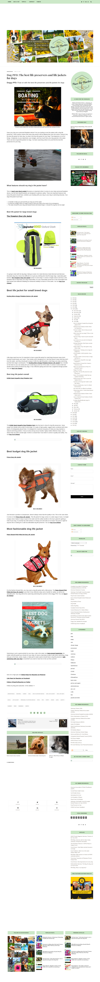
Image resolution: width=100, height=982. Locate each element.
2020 (73, 308)
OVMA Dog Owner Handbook (78, 623)
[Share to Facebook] (31, 713)
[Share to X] (34, 713)
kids (72, 694)
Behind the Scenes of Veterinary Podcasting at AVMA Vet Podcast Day (84, 273)
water (27, 706)
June (75, 321)
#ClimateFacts (74, 677)
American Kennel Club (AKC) (78, 619)
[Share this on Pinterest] (38, 713)
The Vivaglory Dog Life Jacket (19, 216)
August (75, 318)
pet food (73, 668)
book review (74, 680)
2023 (73, 303)
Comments (75, 219)
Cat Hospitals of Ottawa (76, 797)
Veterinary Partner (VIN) (76, 708)
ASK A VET (16, 1)
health (72, 651)
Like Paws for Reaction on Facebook (18, 678)
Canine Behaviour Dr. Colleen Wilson (79, 610)
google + (57, 804)
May (75, 403)
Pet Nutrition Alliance (76, 730)
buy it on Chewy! (17, 368)
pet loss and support (75, 683)
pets (72, 633)
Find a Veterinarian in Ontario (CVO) (79, 716)
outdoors (73, 657)
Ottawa (72, 659)
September (76, 316)
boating (19, 693)
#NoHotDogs (10, 71)
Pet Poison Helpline (75, 738)
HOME (9, 1)
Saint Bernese (74, 665)
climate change (74, 645)
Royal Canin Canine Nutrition (77, 595)
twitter (37, 804)
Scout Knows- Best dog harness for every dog (82, 861)
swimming (21, 706)
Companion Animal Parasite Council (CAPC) (81, 736)
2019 (73, 412)
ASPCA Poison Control (76, 740)
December (76, 310)
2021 (73, 307)
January (76, 410)
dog (29, 693)
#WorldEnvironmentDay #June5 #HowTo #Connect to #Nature (84, 241)
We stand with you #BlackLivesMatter (82, 388)
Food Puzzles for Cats (76, 805)
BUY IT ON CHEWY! (37, 508)
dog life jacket (50, 693)
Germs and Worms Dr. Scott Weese (79, 734)
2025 (73, 299)
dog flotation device (38, 693)
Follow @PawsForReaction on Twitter (18, 682)
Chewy (24, 693)
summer (10, 706)
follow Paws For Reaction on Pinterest (33, 674)
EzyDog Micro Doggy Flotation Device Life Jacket (22, 296)
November (76, 312)
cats (72, 642)
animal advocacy (75, 686)
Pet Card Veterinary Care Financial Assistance (82, 744)
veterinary (73, 654)
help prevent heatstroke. (55, 653)
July (75, 319)
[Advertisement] (50, 15)
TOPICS (24, 1)
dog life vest (60, 693)
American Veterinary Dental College (79, 732)
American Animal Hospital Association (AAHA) (82, 714)
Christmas (73, 674)
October (76, 314)
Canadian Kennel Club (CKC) (78, 607)
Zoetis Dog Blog (74, 605)
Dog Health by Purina (76, 601)
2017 (73, 416)
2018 (73, 414)
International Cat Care (76, 795)
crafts (72, 692)
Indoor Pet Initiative (75, 724)
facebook (18, 804)
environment (74, 648)
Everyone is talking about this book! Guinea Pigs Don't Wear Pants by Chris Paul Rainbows (84, 249)
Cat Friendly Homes (75, 793)
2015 (73, 419)
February (76, 409)
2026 (73, 298)
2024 (73, 301)
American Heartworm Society (78, 590)
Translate (82, 545)
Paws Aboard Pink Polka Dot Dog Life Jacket (21, 534)
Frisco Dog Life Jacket (14, 457)
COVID (72, 671)
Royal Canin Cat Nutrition (77, 799)
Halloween (73, 662)
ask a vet (73, 689)
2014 (73, 421)
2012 (73, 425)
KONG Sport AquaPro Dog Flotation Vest (19, 378)
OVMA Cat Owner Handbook (78, 807)
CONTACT (31, 1)
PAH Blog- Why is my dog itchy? (78, 867)
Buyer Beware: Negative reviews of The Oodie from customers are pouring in (84, 256)
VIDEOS (39, 1)
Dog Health (73, 603)
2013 (73, 423)
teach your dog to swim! (19, 191)
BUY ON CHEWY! (38, 268)
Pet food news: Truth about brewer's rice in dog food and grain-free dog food (83, 233)
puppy (72, 639)
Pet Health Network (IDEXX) (77, 722)
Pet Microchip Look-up (76, 742)
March (75, 407)
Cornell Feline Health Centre (77, 791)
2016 (73, 418)
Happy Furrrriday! (77, 370)
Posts (74, 217)
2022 (73, 305)
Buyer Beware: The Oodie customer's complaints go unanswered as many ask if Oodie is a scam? (85, 265)
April (75, 405)
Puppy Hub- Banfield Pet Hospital (79, 621)
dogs (72, 636)
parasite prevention (75, 697)
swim (15, 706)
